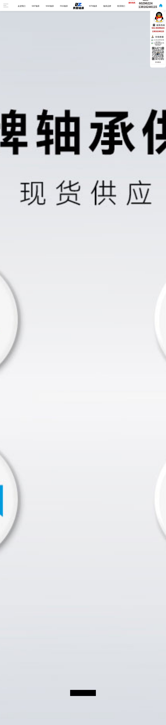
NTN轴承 (93, 6)
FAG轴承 (64, 6)
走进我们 (22, 6)
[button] (75, 693)
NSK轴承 (50, 6)
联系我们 (121, 6)
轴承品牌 (107, 6)
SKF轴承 (35, 6)
